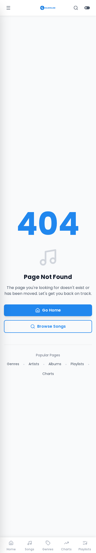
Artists (34, 363)
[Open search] (75, 7)
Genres (13, 363)
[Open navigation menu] (8, 7)
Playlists (77, 363)
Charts (48, 373)
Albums (54, 363)
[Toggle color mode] (87, 8)
